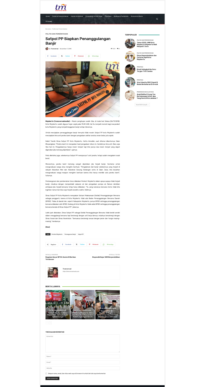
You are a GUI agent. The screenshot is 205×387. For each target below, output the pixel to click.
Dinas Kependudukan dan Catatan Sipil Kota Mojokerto (147, 57)
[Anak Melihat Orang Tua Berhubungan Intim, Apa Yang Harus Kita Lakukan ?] (130, 95)
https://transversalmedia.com (71, 271)
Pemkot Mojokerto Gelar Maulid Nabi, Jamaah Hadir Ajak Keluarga (57, 315)
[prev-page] (46, 322)
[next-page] (50, 322)
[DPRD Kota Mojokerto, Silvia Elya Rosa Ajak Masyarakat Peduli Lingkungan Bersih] (82, 304)
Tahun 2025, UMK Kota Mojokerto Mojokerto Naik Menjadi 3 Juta (147, 44)
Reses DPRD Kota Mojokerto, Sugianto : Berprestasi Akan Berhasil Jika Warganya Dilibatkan (107, 314)
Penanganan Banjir (70, 234)
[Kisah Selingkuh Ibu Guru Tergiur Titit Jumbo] (130, 69)
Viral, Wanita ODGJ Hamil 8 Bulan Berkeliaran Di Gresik (147, 83)
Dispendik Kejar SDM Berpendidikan (106, 257)
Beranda (48, 29)
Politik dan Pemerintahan (59, 29)
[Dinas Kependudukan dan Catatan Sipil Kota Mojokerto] (130, 56)
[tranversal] (47, 48)
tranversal (54, 48)
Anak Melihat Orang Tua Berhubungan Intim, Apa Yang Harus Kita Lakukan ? (147, 96)
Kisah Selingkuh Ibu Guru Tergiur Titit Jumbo (146, 70)
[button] (157, 18)
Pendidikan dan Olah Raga (145, 92)
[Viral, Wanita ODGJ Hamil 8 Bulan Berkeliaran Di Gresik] (130, 82)
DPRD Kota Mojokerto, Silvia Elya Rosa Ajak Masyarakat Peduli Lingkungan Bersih (82, 315)
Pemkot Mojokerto (57, 234)
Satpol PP (81, 234)
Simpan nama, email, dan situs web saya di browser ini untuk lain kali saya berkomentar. (77, 373)
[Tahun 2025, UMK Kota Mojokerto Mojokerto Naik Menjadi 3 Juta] (130, 43)
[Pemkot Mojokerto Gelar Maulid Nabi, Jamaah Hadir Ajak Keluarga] (57, 304)
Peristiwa (140, 67)
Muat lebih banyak (141, 105)
